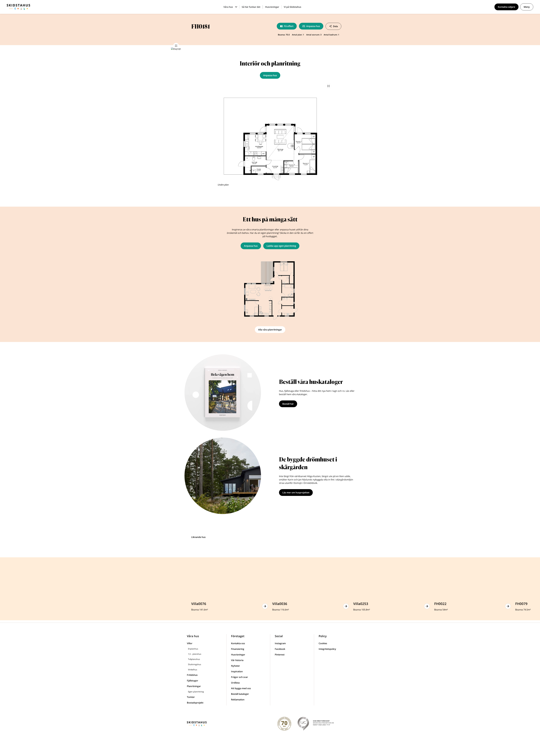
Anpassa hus (313, 26)
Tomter (191, 697)
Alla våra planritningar (270, 329)
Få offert (288, 26)
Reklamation (237, 699)
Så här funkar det (251, 6)
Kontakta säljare (506, 6)
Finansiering (237, 648)
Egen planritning (196, 691)
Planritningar (194, 686)
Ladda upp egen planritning (281, 245)
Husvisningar (272, 6)
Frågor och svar (239, 677)
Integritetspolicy (327, 648)
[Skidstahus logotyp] (18, 7)
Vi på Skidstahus (292, 6)
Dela (335, 26)
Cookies (323, 643)
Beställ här (288, 403)
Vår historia (237, 660)
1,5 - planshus (194, 654)
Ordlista (235, 682)
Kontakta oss (238, 643)
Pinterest (279, 654)
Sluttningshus (194, 664)
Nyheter (235, 665)
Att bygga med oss (241, 688)
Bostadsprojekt (195, 702)
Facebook (280, 648)
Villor (189, 643)
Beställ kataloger (240, 693)
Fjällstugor (192, 680)
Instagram (280, 643)
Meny (527, 6)
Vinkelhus (192, 669)
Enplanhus (193, 648)
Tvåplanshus (194, 659)
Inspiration (237, 671)
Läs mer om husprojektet (295, 492)
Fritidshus (192, 675)
